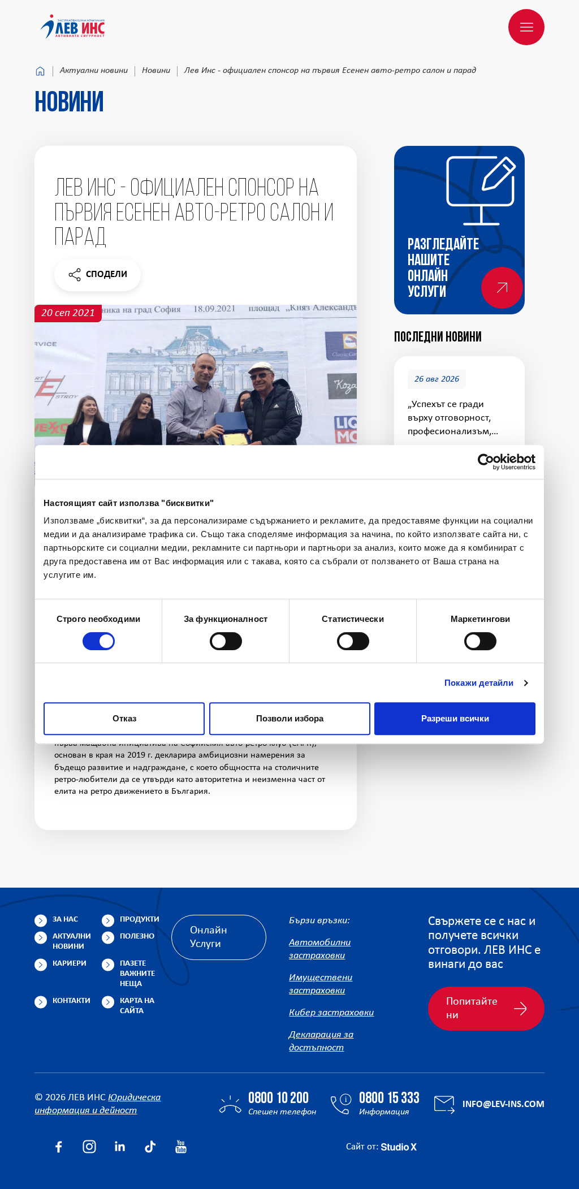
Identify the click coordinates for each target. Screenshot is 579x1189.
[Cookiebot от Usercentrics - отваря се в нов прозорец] (486, 461)
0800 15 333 (389, 1099)
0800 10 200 (278, 1099)
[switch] (226, 641)
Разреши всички (455, 718)
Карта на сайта (137, 1006)
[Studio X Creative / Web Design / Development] (399, 1147)
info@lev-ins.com (504, 1104)
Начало (40, 71)
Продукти (139, 919)
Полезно (137, 936)
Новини (156, 70)
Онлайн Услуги (208, 937)
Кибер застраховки (331, 1013)
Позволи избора (289, 718)
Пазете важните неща (137, 973)
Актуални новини (94, 70)
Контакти (71, 1001)
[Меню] (526, 27)
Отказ (124, 718)
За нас (65, 919)
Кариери (70, 963)
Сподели (97, 277)
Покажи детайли (478, 683)
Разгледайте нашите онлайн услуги (443, 269)
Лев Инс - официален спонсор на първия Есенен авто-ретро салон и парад (330, 70)
